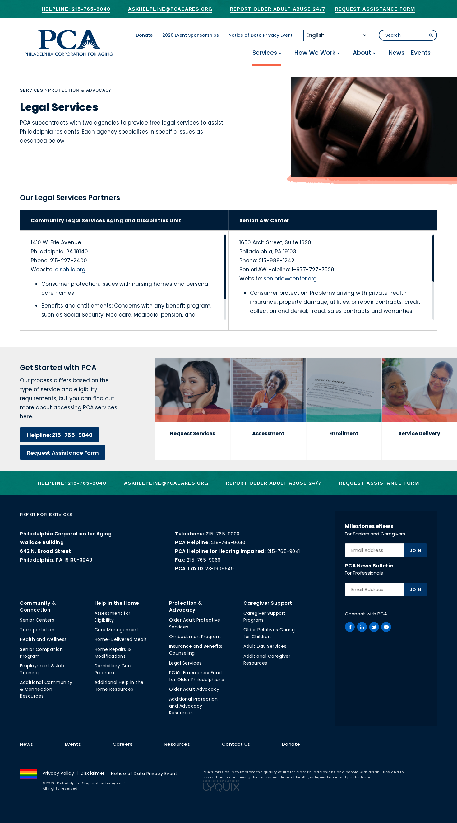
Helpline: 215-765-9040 (76, 9)
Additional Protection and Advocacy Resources (193, 706)
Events (421, 53)
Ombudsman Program (195, 636)
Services (264, 53)
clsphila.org (70, 269)
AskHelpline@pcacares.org (170, 9)
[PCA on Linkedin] (362, 627)
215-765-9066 (204, 560)
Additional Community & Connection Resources (46, 689)
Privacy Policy (58, 773)
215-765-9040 (228, 542)
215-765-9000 (223, 533)
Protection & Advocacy (185, 606)
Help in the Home (117, 603)
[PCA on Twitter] (374, 627)
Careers (123, 744)
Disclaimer (93, 773)
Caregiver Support (267, 603)
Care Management (117, 630)
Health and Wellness (43, 639)
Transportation (37, 630)
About (362, 53)
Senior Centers (37, 620)
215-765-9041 (283, 551)
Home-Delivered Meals (121, 639)
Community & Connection (38, 606)
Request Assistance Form (375, 9)
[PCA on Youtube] (386, 627)
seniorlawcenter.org (290, 278)
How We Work (314, 53)
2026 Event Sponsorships (190, 35)
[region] (129, 277)
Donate (144, 35)
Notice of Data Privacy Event (260, 35)
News (396, 53)
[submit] (431, 35)
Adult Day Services (264, 646)
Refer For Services (46, 514)
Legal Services (185, 663)
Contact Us (236, 744)
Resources (177, 744)
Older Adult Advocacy (194, 689)
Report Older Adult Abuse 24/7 (277, 9)
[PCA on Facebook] (350, 627)
